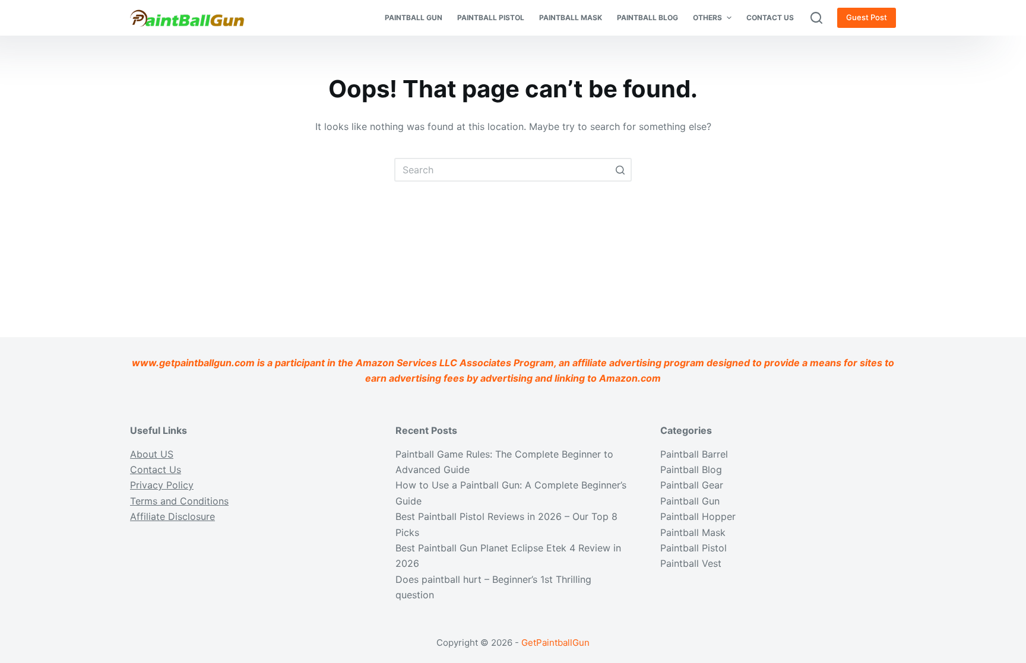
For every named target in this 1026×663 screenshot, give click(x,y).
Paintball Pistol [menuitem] (490, 17)
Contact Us (155, 469)
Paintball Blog (691, 469)
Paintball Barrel (694, 454)
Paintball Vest (690, 563)
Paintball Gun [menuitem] (413, 17)
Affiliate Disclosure (172, 516)
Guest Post (866, 17)
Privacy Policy (162, 485)
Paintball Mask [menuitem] (570, 17)
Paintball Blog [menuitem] (647, 17)
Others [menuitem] (707, 17)
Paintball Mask (693, 532)
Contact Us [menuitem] (770, 17)
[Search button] (620, 170)
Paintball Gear (691, 485)
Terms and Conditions (179, 501)
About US (151, 454)
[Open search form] (816, 18)
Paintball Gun (690, 501)
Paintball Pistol (693, 548)
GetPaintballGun (555, 642)
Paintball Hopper (698, 516)
